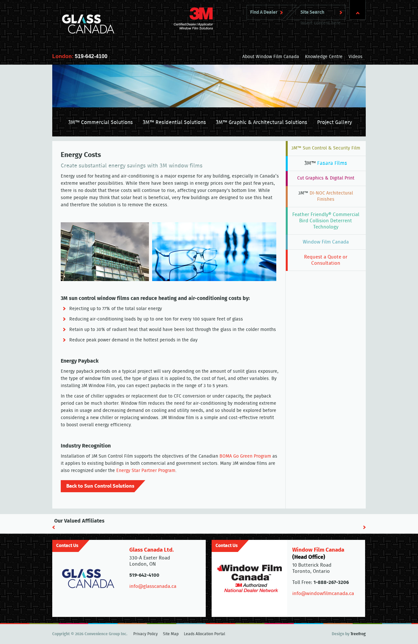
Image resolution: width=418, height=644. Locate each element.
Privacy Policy (145, 634)
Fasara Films (325, 163)
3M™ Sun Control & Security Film (325, 148)
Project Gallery (334, 122)
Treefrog (358, 634)
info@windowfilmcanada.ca (323, 593)
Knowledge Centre (324, 57)
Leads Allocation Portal (204, 634)
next (364, 527)
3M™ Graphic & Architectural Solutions (261, 122)
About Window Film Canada (270, 57)
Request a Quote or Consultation (325, 260)
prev (53, 527)
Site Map (171, 634)
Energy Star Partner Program (145, 470)
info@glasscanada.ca (152, 586)
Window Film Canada (326, 242)
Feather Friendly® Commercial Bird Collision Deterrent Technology (325, 220)
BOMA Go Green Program (245, 456)
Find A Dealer (264, 12)
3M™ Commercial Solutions (100, 122)
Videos (355, 57)
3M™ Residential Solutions (174, 122)
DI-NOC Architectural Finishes (325, 196)
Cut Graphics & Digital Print (325, 178)
